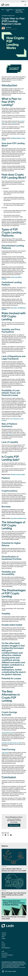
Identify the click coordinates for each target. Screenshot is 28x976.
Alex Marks (8, 27)
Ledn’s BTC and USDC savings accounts (11, 742)
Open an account (14, 825)
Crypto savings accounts (8, 732)
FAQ (3, 942)
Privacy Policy (4, 953)
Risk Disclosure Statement (7, 955)
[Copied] (3, 835)
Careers (3, 945)
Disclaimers (4, 956)
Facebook (4, 932)
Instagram (4, 934)
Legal (3, 951)
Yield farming (5, 752)
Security (3, 944)
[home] (5, 5)
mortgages (14, 122)
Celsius (10, 434)
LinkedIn (3, 938)
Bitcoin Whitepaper (6, 947)
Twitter (3, 936)
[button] (23, 1)
